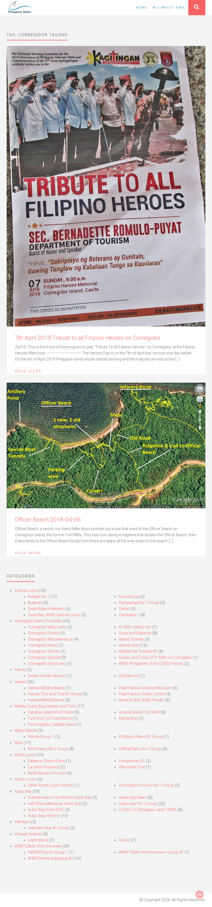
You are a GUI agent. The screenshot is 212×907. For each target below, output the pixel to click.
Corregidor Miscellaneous (50, 639)
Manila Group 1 (41, 736)
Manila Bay (128, 718)
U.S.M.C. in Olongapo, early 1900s (148, 809)
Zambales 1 (129, 615)
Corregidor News (42, 645)
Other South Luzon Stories (50, 785)
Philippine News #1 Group (141, 736)
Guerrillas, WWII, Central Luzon (54, 615)
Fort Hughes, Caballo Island (52, 724)
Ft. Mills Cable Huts (135, 627)
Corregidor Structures (47, 663)
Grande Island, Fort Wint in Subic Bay (59, 797)
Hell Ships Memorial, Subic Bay (54, 803)
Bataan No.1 (38, 596)
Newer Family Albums (47, 675)
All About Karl (169, 7)
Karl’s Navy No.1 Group (48, 749)
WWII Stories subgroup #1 (50, 858)
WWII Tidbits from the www (38, 846)
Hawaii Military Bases (46, 688)
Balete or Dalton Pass (46, 761)
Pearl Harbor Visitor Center (142, 694)
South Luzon (25, 779)
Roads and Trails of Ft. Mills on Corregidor (155, 657)
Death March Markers (46, 609)
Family (20, 669)
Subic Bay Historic (44, 815)
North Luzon (25, 755)
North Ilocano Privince (47, 773)
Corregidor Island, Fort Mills (38, 621)
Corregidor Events (43, 633)
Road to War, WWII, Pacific (141, 700)
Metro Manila (25, 730)
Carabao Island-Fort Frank (50, 712)
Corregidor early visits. (47, 627)
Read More (28, 371)
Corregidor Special (44, 657)
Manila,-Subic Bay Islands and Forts (45, 706)
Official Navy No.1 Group (140, 749)
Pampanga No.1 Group (139, 602)
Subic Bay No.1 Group (138, 803)
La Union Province (43, 767)
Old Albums (129, 675)
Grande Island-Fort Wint (139, 712)
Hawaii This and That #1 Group (55, 694)
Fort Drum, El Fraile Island (50, 718)
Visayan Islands (28, 834)
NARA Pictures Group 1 (48, 852)
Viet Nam (22, 822)
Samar (125, 840)
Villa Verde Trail (132, 767)
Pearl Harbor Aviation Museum (145, 688)
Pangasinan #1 (132, 761)
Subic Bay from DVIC (46, 809)
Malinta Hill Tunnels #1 (138, 651)
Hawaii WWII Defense (46, 700)
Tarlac (124, 609)
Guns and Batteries (135, 633)
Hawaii (20, 682)
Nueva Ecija (129, 596)
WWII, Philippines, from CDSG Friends (151, 663)
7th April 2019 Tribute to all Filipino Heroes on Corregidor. (88, 338)
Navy (18, 742)
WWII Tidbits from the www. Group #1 (151, 852)
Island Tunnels (131, 639)
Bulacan (35, 602)
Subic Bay (23, 791)
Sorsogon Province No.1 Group (146, 785)
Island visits (129, 645)
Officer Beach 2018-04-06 (48, 519)
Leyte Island (38, 840)
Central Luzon (26, 590)
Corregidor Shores (44, 651)
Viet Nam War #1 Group (48, 828)
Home (141, 7)
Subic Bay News (133, 797)
